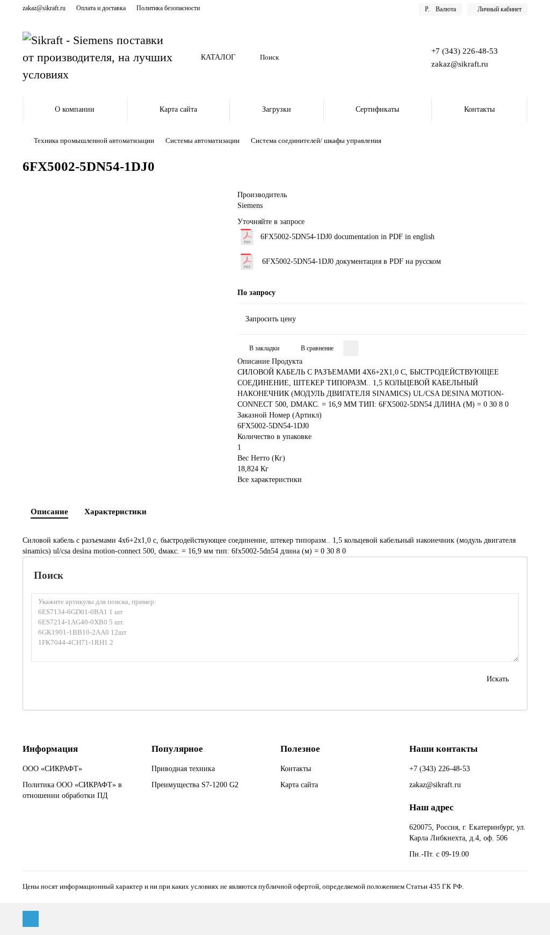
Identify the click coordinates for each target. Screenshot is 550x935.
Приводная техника (183, 769)
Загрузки (276, 109)
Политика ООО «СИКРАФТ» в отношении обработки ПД (72, 790)
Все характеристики (269, 480)
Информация (50, 749)
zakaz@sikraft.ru (44, 8)
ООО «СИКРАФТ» (52, 769)
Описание (49, 511)
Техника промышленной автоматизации (94, 140)
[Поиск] (396, 57)
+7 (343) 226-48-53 (464, 50)
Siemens (250, 206)
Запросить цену (270, 319)
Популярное (177, 749)
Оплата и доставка (101, 8)
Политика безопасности (168, 8)
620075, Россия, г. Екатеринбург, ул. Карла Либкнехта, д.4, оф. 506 (467, 832)
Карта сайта (178, 109)
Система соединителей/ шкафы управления (316, 140)
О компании (75, 109)
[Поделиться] (350, 348)
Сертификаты (377, 109)
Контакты (479, 109)
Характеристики (115, 511)
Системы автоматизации (202, 140)
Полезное (300, 749)
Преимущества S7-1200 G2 (194, 785)
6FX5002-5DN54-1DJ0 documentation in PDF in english (347, 237)
